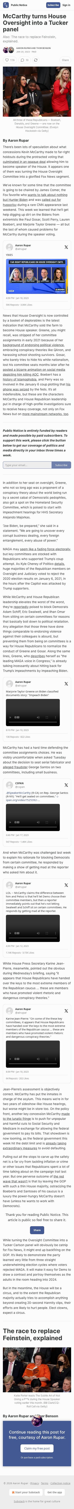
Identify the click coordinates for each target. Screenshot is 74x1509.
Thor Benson (43, 48)
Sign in (66, 5)
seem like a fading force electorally (45, 549)
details (59, 564)
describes (38, 656)
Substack (19, 1501)
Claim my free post (37, 1448)
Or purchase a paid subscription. (37, 1457)
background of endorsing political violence (33, 345)
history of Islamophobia (19, 379)
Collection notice (60, 1483)
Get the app (54, 1492)
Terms (44, 1483)
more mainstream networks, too (45, 414)
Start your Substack (27, 1492)
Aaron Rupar (23, 48)
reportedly (21, 607)
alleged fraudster (15, 767)
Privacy (34, 1483)
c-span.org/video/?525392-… (32, 798)
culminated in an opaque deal (24, 162)
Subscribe (53, 5)
